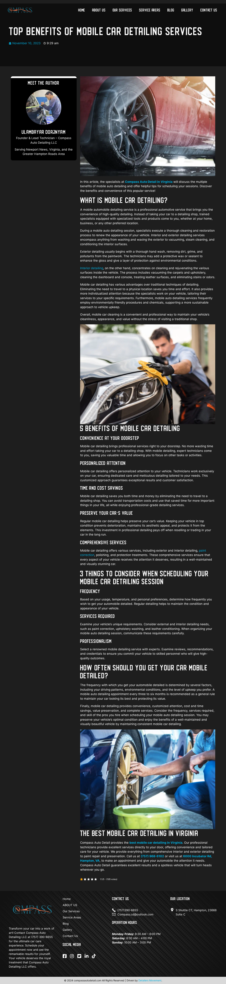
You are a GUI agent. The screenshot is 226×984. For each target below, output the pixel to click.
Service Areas (149, 10)
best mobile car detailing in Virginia (155, 842)
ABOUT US (98, 10)
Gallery (187, 10)
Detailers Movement (149, 980)
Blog (170, 10)
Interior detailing (91, 268)
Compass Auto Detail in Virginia (149, 182)
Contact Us (208, 10)
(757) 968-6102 (152, 856)
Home (81, 10)
